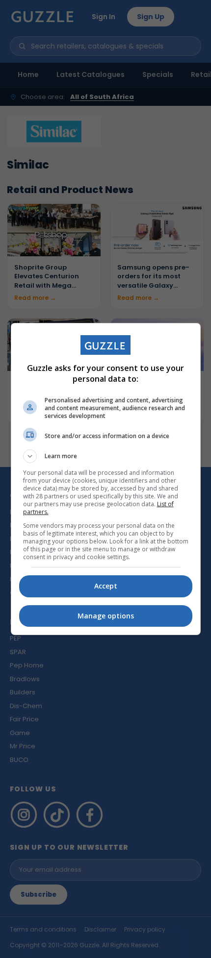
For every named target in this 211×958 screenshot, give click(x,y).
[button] (105, 456)
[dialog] (106, 479)
